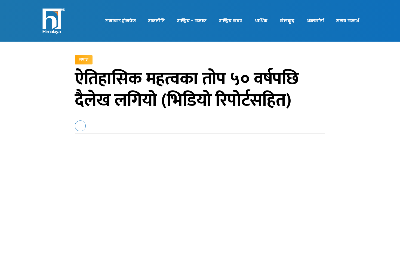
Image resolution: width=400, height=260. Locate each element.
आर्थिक (260, 21)
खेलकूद (287, 21)
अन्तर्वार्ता (315, 21)
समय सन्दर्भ (347, 21)
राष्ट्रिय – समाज (192, 21)
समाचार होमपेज (120, 21)
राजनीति (156, 21)
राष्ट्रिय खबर (230, 21)
